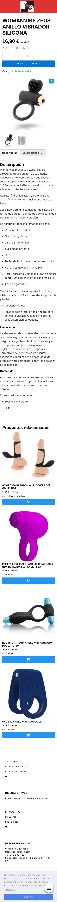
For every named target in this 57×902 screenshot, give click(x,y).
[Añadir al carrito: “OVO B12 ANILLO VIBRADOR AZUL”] (28, 735)
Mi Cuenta (10, 817)
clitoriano (21, 496)
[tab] (33, 152)
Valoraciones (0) (32, 152)
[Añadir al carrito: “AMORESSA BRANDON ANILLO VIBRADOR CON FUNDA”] (28, 502)
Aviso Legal (11, 761)
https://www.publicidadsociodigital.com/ (27, 798)
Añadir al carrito (28, 64)
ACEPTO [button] (28, 896)
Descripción (10, 152)
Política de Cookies (15, 771)
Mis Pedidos (11, 822)
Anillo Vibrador (23, 71)
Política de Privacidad (17, 766)
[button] (51, 81)
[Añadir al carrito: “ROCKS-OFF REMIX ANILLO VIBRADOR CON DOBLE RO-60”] (28, 659)
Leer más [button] (10, 889)
